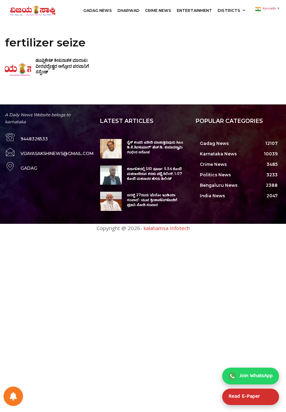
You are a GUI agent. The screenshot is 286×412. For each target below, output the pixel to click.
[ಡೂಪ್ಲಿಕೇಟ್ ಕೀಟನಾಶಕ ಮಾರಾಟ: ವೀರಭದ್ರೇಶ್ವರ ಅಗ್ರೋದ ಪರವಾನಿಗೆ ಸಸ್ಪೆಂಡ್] (18, 69)
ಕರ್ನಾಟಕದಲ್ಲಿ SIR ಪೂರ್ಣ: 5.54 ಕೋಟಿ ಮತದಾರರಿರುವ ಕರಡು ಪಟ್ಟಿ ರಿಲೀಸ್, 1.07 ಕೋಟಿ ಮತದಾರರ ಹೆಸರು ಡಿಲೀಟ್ (154, 174)
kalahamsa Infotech (167, 228)
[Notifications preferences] (13, 396)
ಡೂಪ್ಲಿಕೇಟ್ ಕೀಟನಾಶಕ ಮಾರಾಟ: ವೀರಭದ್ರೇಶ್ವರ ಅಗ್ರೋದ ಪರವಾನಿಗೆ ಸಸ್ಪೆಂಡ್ (62, 66)
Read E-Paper (244, 396)
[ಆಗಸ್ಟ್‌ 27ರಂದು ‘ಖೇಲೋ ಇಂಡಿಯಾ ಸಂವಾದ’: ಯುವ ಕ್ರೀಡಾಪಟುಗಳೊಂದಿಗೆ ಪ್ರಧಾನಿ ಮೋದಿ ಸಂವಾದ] (110, 201)
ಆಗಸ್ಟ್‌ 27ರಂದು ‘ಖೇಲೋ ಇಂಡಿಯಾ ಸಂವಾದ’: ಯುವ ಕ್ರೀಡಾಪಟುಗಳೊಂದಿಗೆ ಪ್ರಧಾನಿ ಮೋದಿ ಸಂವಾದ (152, 200)
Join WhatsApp (256, 376)
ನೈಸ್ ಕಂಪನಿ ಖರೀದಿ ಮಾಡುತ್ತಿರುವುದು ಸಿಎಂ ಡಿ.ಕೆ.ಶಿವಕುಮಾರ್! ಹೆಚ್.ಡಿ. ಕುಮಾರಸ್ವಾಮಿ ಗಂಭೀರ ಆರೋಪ (155, 147)
